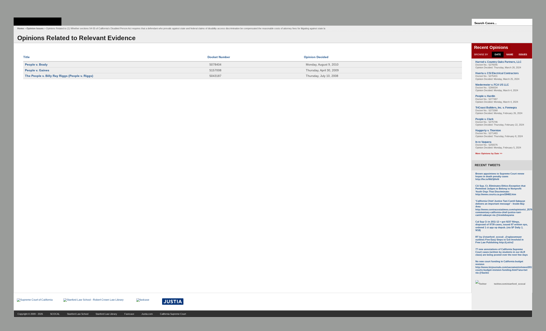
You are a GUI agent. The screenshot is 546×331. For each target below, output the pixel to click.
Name (509, 54)
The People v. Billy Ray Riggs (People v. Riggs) (59, 76)
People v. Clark (484, 119)
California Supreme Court (173, 314)
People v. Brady (36, 64)
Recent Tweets (487, 165)
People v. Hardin (485, 96)
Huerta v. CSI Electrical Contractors (497, 73)
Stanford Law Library (106, 314)
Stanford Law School (77, 314)
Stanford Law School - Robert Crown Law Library (37, 7)
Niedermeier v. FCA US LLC (492, 84)
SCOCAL (55, 314)
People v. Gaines (37, 70)
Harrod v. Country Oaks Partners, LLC (498, 61)
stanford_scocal (509, 284)
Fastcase (129, 314)
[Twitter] (483, 284)
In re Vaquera (483, 142)
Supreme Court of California (37, 22)
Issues (523, 54)
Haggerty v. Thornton (488, 130)
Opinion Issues (35, 28)
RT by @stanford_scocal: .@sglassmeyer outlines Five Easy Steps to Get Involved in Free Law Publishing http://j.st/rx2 (499, 240)
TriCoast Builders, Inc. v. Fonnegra (496, 107)
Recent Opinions (491, 47)
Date (498, 54)
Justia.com (147, 314)
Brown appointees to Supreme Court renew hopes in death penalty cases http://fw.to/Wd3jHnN (499, 176)
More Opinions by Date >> (488, 153)
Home (20, 28)
